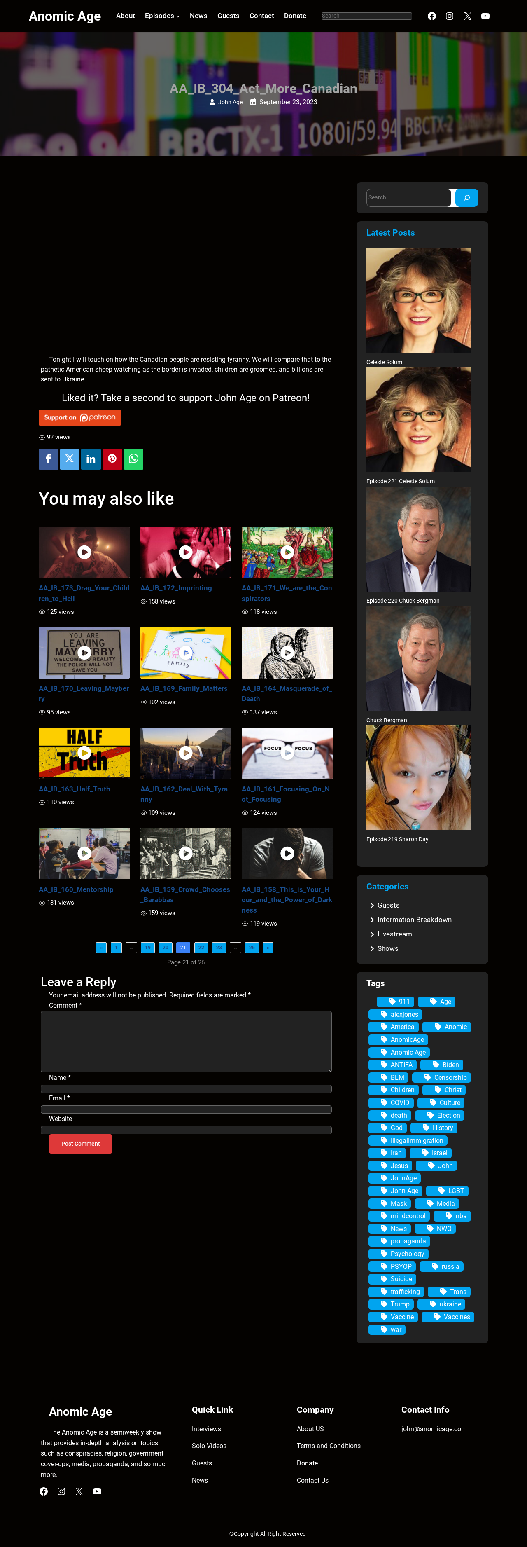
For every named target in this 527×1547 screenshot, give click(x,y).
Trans (458, 1292)
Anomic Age (65, 16)
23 (219, 947)
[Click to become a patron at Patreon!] (186, 418)
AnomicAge (407, 1040)
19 (148, 947)
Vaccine (402, 1317)
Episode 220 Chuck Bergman (403, 600)
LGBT (456, 1191)
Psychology (407, 1254)
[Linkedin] (91, 459)
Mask (399, 1204)
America (403, 1027)
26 (252, 947)
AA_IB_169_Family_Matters (184, 688)
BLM (397, 1077)
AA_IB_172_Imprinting (176, 588)
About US (310, 1429)
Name (60, 1077)
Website (60, 1119)
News (399, 1229)
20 (165, 947)
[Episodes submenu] (178, 16)
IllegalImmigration (417, 1140)
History (443, 1128)
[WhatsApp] (134, 459)
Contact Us (313, 1480)
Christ (453, 1090)
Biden (451, 1065)
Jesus (399, 1166)
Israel (440, 1153)
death (399, 1115)
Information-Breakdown (415, 919)
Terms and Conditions (329, 1446)
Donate (307, 1463)
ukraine (450, 1304)
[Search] (466, 197)
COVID (400, 1103)
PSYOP (401, 1267)
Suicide (401, 1279)
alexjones (404, 1014)
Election (448, 1115)
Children (403, 1090)
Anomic (456, 1027)
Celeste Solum (384, 362)
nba (461, 1216)
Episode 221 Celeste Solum (400, 481)
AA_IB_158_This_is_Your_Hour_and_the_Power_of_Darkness (287, 899)
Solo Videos (209, 1446)
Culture (450, 1103)
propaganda (408, 1241)
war (396, 1330)
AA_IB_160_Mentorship (76, 889)
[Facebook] (48, 459)
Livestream (395, 934)
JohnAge (404, 1178)
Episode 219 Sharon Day (397, 839)
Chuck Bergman (386, 720)
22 (201, 947)
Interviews (206, 1429)
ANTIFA (402, 1065)
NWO (444, 1229)
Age (445, 1002)
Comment (65, 1005)
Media (446, 1204)
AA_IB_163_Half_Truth (74, 789)
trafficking (405, 1292)
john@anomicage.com (434, 1429)
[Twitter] (70, 459)
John (445, 1166)
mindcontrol (408, 1216)
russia (450, 1267)
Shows (388, 948)
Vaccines (457, 1317)
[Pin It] (112, 459)
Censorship (450, 1077)
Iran (396, 1153)
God (397, 1128)
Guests (389, 905)
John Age (230, 102)
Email (59, 1098)
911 (404, 1002)
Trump (400, 1304)
